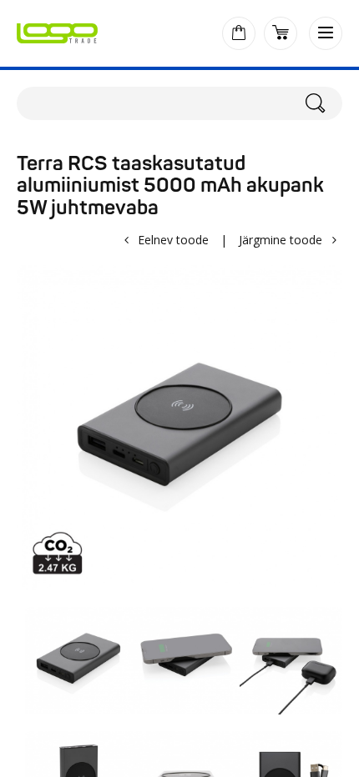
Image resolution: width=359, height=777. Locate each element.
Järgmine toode (280, 240)
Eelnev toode (173, 240)
